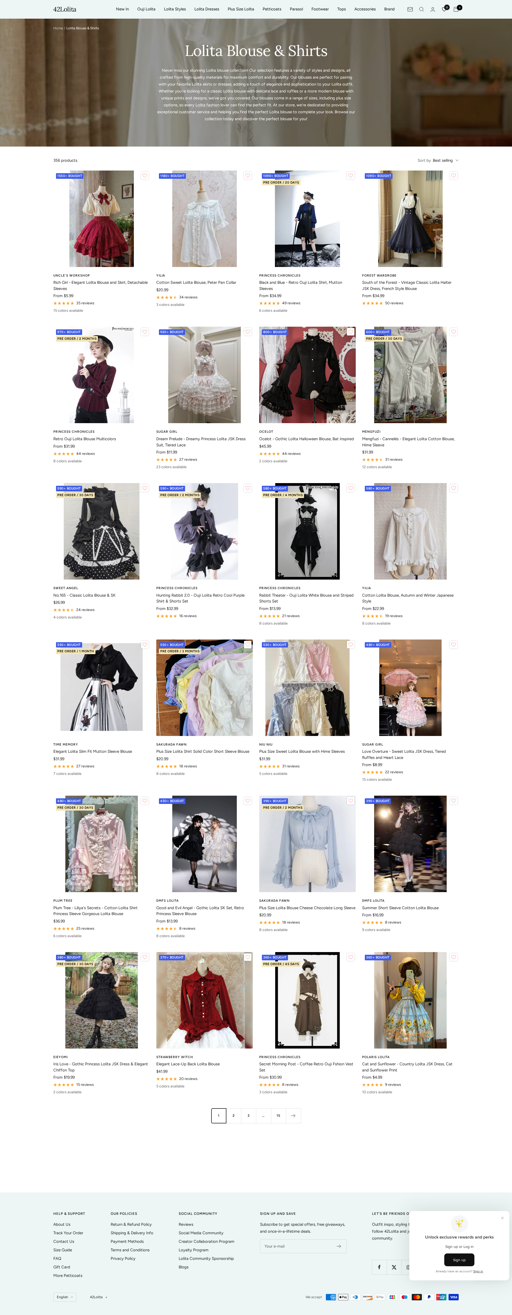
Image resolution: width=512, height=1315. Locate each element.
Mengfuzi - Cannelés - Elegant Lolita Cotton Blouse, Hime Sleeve (408, 441)
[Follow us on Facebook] (379, 1267)
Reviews (186, 1224)
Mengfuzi (371, 432)
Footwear (320, 9)
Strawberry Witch (174, 1057)
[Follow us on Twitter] (394, 1267)
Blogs (184, 1267)
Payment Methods (127, 1241)
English (62, 1297)
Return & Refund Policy (131, 1224)
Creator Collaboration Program (206, 1241)
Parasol (296, 9)
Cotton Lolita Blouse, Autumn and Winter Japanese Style (408, 598)
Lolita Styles (175, 9)
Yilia (160, 275)
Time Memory (65, 744)
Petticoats (272, 9)
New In (122, 9)
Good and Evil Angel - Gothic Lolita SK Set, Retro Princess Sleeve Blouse (200, 910)
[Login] (432, 9)
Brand (389, 9)
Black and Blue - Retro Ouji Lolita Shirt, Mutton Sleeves (300, 285)
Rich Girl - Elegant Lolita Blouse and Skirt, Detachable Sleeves (100, 285)
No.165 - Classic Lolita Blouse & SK (84, 595)
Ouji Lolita (146, 9)
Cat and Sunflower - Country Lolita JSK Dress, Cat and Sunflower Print (407, 1067)
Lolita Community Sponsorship (206, 1258)
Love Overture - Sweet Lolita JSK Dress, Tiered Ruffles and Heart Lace (404, 754)
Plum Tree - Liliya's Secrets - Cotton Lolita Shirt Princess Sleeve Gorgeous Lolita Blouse (95, 910)
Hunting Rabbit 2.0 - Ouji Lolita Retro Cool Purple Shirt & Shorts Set (200, 598)
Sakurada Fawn (171, 744)
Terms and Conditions (130, 1250)
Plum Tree (63, 901)
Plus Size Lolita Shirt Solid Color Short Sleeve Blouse (202, 751)
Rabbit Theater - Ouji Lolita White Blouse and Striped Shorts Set (306, 598)
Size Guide (62, 1250)
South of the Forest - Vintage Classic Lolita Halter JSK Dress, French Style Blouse (406, 285)
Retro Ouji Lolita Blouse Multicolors (84, 438)
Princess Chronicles (280, 275)
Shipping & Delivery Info (132, 1233)
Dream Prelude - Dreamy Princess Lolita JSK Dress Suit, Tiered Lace (201, 441)
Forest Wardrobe (379, 275)
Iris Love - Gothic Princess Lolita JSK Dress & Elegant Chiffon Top (100, 1067)
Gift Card (61, 1267)
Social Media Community (201, 1233)
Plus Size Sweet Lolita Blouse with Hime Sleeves (302, 751)
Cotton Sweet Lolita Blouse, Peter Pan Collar (196, 282)
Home (58, 28)
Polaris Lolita (376, 1057)
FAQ (57, 1258)
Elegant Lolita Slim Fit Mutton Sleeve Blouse (92, 751)
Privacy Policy (123, 1258)
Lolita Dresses (206, 9)
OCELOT (266, 432)
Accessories (365, 9)
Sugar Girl (166, 432)
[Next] (293, 1115)
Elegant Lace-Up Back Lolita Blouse (188, 1064)
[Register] (339, 1246)
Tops (341, 9)
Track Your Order (68, 1233)
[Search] (421, 9)
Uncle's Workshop (71, 275)
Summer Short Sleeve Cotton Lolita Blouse (400, 907)
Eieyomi (60, 1057)
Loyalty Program (194, 1250)
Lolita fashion (207, 105)
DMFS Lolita (167, 901)
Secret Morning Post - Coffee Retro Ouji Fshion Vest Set (306, 1067)
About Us (61, 1224)
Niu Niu (266, 744)
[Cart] (456, 9)
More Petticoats (67, 1275)
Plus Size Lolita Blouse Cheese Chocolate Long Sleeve (307, 907)
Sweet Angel (65, 588)
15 (279, 1116)
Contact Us (63, 1241)
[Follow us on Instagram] (408, 1267)
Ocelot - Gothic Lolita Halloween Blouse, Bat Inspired (306, 438)
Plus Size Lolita (241, 9)
